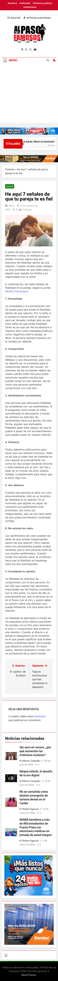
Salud (9, 186)
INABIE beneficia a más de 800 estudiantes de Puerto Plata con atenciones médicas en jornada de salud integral (35, 827)
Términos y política (42, 3)
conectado (40, 716)
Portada (9, 169)
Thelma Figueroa (30, 809)
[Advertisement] (29, 94)
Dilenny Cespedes (31, 760)
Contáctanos (29, 7)
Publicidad (24, 3)
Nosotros (12, 3)
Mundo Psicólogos (16, 291)
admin (12, 205)
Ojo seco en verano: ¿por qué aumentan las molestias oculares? (35, 751)
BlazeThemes (28, 974)
